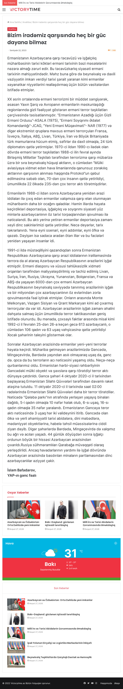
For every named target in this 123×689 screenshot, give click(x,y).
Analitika (27, 22)
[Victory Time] (25, 9)
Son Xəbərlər (61, 588)
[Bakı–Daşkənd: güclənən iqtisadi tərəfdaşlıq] (61, 509)
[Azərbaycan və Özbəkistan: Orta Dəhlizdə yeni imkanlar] (23, 509)
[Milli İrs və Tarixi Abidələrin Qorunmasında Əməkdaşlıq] (99, 509)
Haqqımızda (106, 683)
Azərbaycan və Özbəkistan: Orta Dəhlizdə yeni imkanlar (23, 523)
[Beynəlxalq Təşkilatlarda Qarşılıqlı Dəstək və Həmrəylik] (16, 662)
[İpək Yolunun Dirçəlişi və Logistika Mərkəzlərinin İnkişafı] (16, 647)
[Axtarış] (119, 10)
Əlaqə (117, 683)
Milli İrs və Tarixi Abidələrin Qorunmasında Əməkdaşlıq (99, 523)
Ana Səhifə (15, 22)
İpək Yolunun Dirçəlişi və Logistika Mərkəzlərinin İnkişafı (46, 2)
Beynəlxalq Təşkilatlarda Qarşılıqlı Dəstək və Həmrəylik (59, 657)
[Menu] (4, 10)
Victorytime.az (18, 683)
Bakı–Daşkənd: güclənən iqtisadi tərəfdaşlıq (59, 523)
